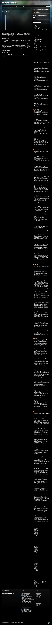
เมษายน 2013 (36, 565)
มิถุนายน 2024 (36, 535)
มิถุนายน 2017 (36, 544)
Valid (45, 582)
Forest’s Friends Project (37, 36)
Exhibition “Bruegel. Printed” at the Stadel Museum (41, 62)
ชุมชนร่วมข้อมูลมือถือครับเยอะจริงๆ (26, 598)
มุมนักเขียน (35, 338)
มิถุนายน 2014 (36, 552)
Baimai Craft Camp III (37, 27)
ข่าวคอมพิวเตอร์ (36, 149)
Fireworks (16, 54)
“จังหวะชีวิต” (35, 26)
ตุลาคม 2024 (35, 531)
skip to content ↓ (48, 0)
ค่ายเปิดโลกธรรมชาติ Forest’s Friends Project (40, 38)
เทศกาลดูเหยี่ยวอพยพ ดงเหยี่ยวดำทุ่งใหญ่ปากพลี (40, 29)
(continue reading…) (6, 52)
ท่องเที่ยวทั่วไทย (36, 487)
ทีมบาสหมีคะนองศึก (34, 6)
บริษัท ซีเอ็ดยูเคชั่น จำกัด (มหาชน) (26, 601)
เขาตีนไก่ (35, 44)
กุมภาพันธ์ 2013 (36, 566)
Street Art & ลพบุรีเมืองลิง (37, 28)
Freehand (19, 54)
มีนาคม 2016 (35, 546)
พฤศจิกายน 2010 (36, 572)
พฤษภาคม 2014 (36, 553)
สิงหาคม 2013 (36, 561)
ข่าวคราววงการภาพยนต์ (37, 225)
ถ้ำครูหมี (23, 6)
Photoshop (24, 54)
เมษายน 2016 (36, 545)
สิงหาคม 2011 (36, 568)
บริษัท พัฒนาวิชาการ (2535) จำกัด (26, 602)
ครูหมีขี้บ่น (7, 6)
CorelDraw (12, 54)
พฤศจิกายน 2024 (36, 530)
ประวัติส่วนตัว (39, 0)
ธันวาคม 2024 (36, 529)
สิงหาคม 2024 (36, 533)
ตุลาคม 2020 (38, 605)
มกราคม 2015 (36, 549)
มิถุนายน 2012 (36, 567)
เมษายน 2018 (36, 543)
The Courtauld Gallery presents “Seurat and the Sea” (41, 98)
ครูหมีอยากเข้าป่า (18, 6)
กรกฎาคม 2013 (36, 562)
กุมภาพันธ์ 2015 (36, 548)
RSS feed (34, 12)
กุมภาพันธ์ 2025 (36, 528)
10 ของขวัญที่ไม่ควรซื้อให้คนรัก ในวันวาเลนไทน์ (40, 452)
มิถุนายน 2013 (36, 563)
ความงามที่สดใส (36, 40)
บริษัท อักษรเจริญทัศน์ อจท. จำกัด (26, 611)
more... (5, 56)
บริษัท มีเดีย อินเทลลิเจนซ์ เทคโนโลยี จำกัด (27, 603)
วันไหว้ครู (35, 42)
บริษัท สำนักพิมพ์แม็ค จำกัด (25, 609)
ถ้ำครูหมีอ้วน (35, 48)
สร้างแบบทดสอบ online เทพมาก (26, 613)
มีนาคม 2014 (35, 554)
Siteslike (22, 622)
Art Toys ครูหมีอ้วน (36, 37)
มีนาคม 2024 (35, 536)
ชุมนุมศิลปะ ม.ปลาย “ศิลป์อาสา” (38, 50)
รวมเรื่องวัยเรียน (36, 264)
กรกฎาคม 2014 (36, 551)
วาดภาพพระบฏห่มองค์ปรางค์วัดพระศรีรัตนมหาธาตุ (41, 30)
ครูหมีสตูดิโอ (35, 45)
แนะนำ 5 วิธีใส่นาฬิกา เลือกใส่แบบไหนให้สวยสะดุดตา (41, 448)
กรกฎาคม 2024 (36, 534)
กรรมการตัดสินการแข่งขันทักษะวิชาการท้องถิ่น (40, 49)
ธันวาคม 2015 (36, 547)
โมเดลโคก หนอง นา (36, 57)
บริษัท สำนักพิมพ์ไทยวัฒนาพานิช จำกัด (27, 610)
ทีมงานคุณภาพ (36, 58)
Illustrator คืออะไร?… (6, 11)
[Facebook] (34, 17)
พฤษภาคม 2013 (36, 564)
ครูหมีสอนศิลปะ (12, 6)
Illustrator (22, 54)
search (43, 0)
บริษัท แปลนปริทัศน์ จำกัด (25, 612)
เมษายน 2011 (36, 569)
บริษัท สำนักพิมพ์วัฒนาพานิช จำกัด (26, 607)
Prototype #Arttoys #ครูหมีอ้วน (38, 39)
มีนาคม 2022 (38, 604)
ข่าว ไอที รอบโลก (36, 109)
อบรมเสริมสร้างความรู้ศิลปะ (37, 41)
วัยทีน (35, 411)
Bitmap (10, 54)
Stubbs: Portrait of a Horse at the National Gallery (40, 89)
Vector (27, 54)
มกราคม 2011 (36, 570)
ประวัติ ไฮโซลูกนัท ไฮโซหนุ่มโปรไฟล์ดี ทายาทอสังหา (41, 406)
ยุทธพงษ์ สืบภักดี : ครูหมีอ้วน (9, 2)
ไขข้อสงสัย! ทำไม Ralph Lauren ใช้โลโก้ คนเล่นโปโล (41, 434)
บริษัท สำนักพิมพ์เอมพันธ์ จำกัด (26, 608)
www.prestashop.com (25, 595)
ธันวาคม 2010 (36, 571)
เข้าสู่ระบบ (44, 581)
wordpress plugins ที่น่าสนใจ (26, 593)
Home (3, 6)
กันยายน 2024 (36, 532)
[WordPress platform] (49, 623)
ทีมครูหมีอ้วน (28, 6)
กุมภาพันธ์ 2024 (36, 537)
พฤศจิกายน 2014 (36, 550)
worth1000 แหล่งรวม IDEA (25, 594)
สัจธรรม (35, 43)
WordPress (17, 622)
